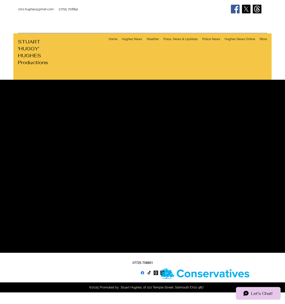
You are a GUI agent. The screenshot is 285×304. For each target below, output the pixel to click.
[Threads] (257, 9)
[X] (246, 9)
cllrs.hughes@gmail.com (36, 9)
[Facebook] (235, 9)
